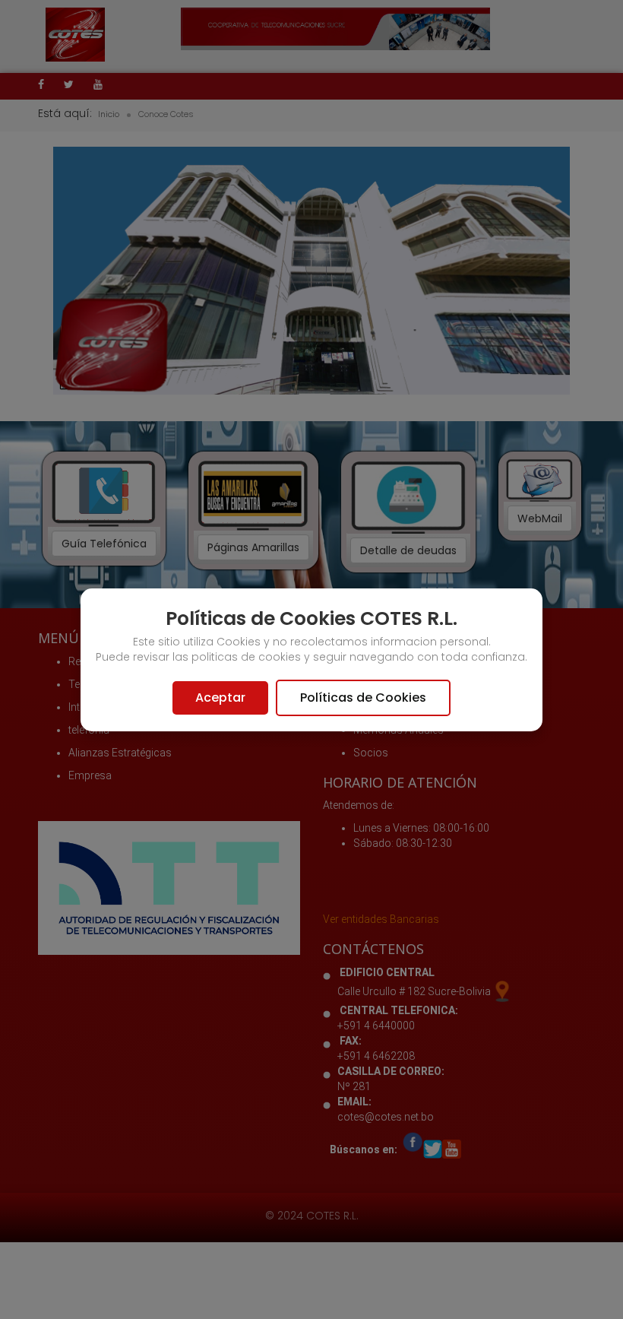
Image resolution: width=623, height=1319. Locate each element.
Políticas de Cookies (363, 697)
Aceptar (220, 697)
